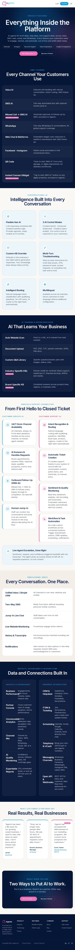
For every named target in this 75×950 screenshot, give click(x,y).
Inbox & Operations (46, 46)
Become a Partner (47, 53)
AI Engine (17, 46)
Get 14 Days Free (27, 53)
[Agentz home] (8, 3)
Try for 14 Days (27, 899)
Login (57, 3)
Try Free (64, 3)
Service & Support (30, 46)
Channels (7, 46)
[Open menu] (71, 3)
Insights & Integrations (63, 46)
